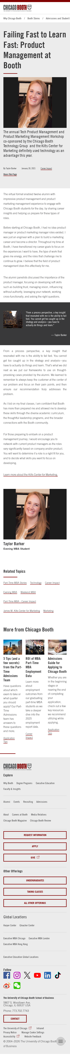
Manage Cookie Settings (33, 1032)
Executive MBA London (39, 938)
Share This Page (10, 174)
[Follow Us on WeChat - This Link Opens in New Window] (17, 985)
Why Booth (8, 783)
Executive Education (45, 783)
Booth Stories (34, 18)
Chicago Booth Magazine (15, 820)
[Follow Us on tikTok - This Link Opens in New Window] (57, 975)
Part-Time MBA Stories (15, 582)
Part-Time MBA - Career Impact (19, 601)
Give (33, 857)
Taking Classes (35, 891)
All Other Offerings (35, 903)
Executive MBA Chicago (14, 938)
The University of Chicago (15, 1028)
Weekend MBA (28, 592)
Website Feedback (32, 1036)
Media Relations (38, 814)
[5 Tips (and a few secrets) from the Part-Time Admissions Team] (12, 647)
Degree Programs (24, 783)
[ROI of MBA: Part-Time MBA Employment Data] (35, 647)
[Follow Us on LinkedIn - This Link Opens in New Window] (47, 975)
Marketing (48, 610)
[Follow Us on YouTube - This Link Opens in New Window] (37, 975)
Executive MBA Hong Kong (15, 944)
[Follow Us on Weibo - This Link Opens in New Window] (6, 985)
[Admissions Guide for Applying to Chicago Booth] (57, 647)
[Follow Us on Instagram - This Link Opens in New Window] (17, 975)
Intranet (40, 1028)
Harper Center (9, 925)
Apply (35, 846)
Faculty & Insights (12, 788)
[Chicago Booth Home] (17, 8)
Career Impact (46, 168)
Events (17, 801)
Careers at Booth (20, 814)
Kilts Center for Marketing (42, 474)
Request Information (35, 835)
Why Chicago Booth (12, 18)
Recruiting (28, 801)
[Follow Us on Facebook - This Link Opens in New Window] (6, 975)
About (6, 814)
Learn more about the (15, 474)
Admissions (41, 801)
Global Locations (15, 916)
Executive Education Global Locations (20, 956)
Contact (15, 1018)
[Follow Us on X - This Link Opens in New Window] (27, 975)
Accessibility (9, 1036)
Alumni (6, 801)
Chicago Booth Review (40, 820)
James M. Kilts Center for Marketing (21, 610)
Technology (35, 582)
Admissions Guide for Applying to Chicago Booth (57, 665)
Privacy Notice (9, 1032)
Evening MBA (10, 592)
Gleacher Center (27, 925)
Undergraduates (35, 880)
